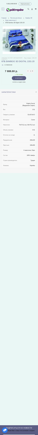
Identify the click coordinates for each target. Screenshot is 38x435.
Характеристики (9, 92)
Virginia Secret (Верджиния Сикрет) (12, 58)
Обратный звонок (25, 3)
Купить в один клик (19, 82)
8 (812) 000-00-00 (12, 3)
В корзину (19, 78)
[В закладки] (35, 28)
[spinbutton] (30, 71)
